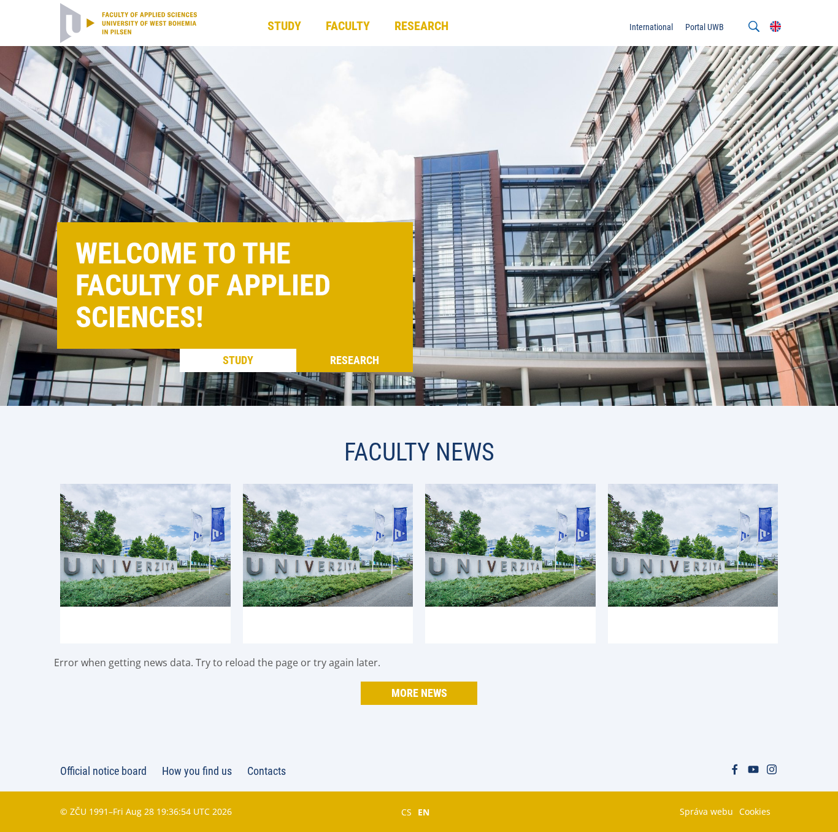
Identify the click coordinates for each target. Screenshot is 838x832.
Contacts (266, 770)
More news (419, 692)
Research (354, 360)
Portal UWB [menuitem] (704, 27)
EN (423, 811)
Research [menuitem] (421, 25)
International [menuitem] (651, 27)
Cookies (755, 811)
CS (406, 811)
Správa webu (706, 811)
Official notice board (103, 770)
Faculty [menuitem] (348, 25)
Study (238, 360)
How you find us (197, 770)
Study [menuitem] (284, 25)
